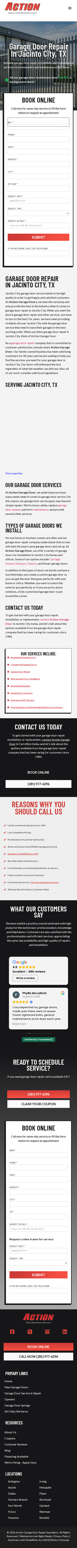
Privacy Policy (61, 1536)
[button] (70, 8)
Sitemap (64, 1539)
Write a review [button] (25, 978)
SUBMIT (38, 237)
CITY (10, 171)
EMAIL (11, 147)
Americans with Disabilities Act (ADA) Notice (33, 1539)
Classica (32, 563)
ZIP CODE (13, 184)
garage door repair (22, 343)
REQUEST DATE (15, 196)
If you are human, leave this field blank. (28, 248)
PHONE (11, 134)
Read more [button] (19, 1024)
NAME (12, 1150)
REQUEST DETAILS (17, 221)
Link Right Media (42, 1536)
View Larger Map (13, 473)
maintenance (41, 509)
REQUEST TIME (14, 208)
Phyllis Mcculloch (34, 993)
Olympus (20, 563)
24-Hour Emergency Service (45, 882)
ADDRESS (13, 159)
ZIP (11, 1212)
